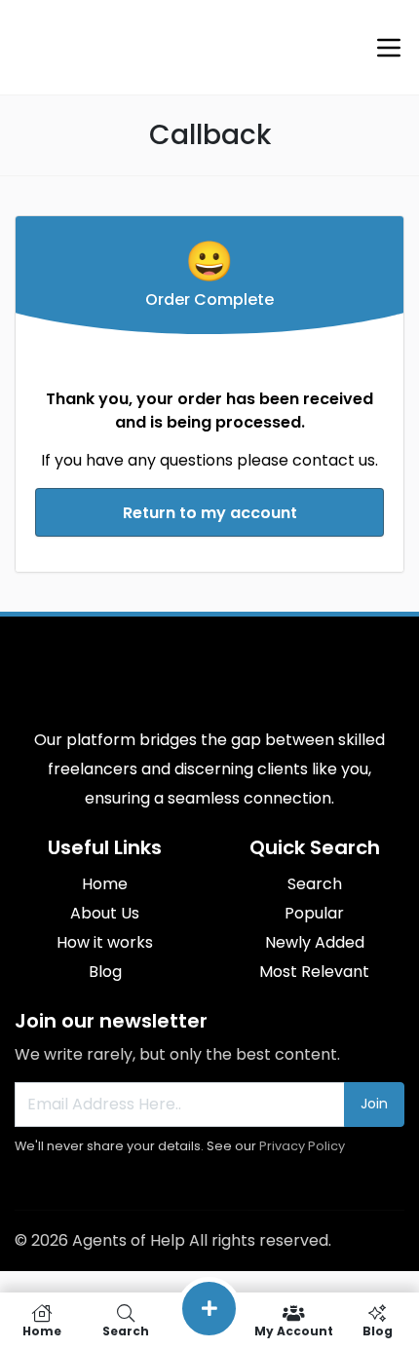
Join (374, 1103)
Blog (105, 971)
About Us (104, 913)
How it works (105, 942)
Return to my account (210, 513)
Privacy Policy (302, 1146)
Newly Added (314, 942)
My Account (293, 1330)
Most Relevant (314, 971)
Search (314, 884)
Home (105, 884)
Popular (314, 913)
